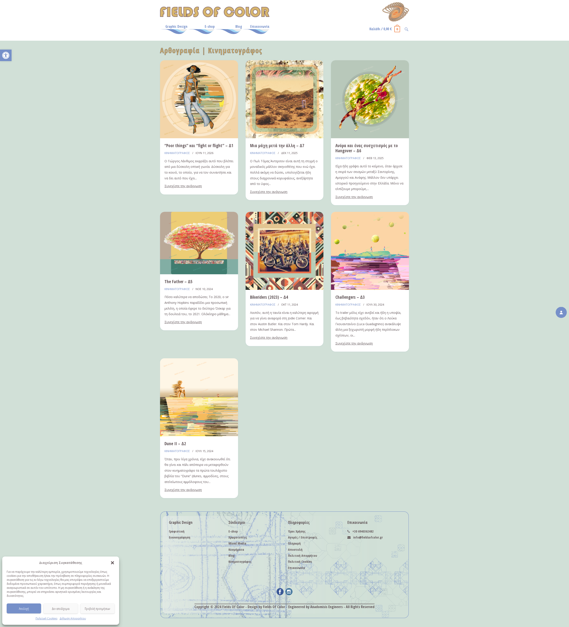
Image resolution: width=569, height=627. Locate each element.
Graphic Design (176, 26)
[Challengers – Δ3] (370, 288)
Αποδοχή (24, 608)
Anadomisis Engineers (326, 606)
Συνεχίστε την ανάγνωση (183, 186)
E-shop (210, 26)
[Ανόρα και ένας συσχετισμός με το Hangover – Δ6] (370, 136)
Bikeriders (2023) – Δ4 (269, 297)
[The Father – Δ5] (199, 272)
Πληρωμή (294, 543)
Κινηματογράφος (177, 153)
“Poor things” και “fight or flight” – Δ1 (198, 145)
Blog (238, 26)
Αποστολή (295, 549)
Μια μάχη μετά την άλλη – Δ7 (277, 145)
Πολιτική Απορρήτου (302, 555)
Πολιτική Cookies (46, 618)
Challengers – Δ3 (350, 297)
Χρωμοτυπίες (237, 537)
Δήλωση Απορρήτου (73, 618)
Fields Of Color (233, 606)
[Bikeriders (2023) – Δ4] (285, 288)
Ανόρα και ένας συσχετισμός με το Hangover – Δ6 (366, 148)
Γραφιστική (176, 531)
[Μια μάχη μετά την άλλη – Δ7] (285, 136)
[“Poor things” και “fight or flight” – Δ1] (199, 136)
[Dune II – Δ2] (199, 435)
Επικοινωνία (259, 26)
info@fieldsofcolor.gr (368, 537)
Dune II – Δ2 (175, 444)
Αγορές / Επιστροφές (302, 537)
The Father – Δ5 (178, 281)
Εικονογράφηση (179, 537)
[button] (6, 55)
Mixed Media (237, 543)
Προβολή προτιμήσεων (97, 608)
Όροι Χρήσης (296, 531)
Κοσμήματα (236, 549)
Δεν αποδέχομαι (61, 608)
